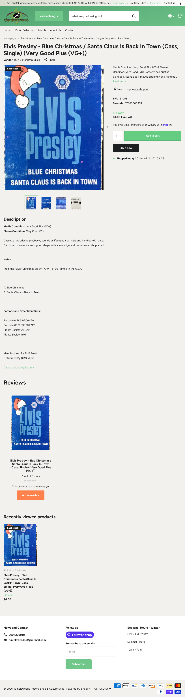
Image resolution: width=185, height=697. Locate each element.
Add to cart (153, 135)
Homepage (10, 38)
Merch (42, 30)
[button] (108, 127)
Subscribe (78, 664)
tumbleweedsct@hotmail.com (27, 639)
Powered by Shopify (78, 688)
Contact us (169, 3)
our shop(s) (141, 89)
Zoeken (134, 16)
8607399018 (17, 634)
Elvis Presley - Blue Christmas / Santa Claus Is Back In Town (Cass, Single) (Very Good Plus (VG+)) (20, 582)
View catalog (48, 16)
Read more (118, 3)
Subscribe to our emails (80, 643)
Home (7, 30)
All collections (24, 30)
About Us (55, 30)
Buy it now (126, 147)
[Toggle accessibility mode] (179, 3)
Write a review (31, 495)
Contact (70, 30)
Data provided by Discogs (19, 367)
